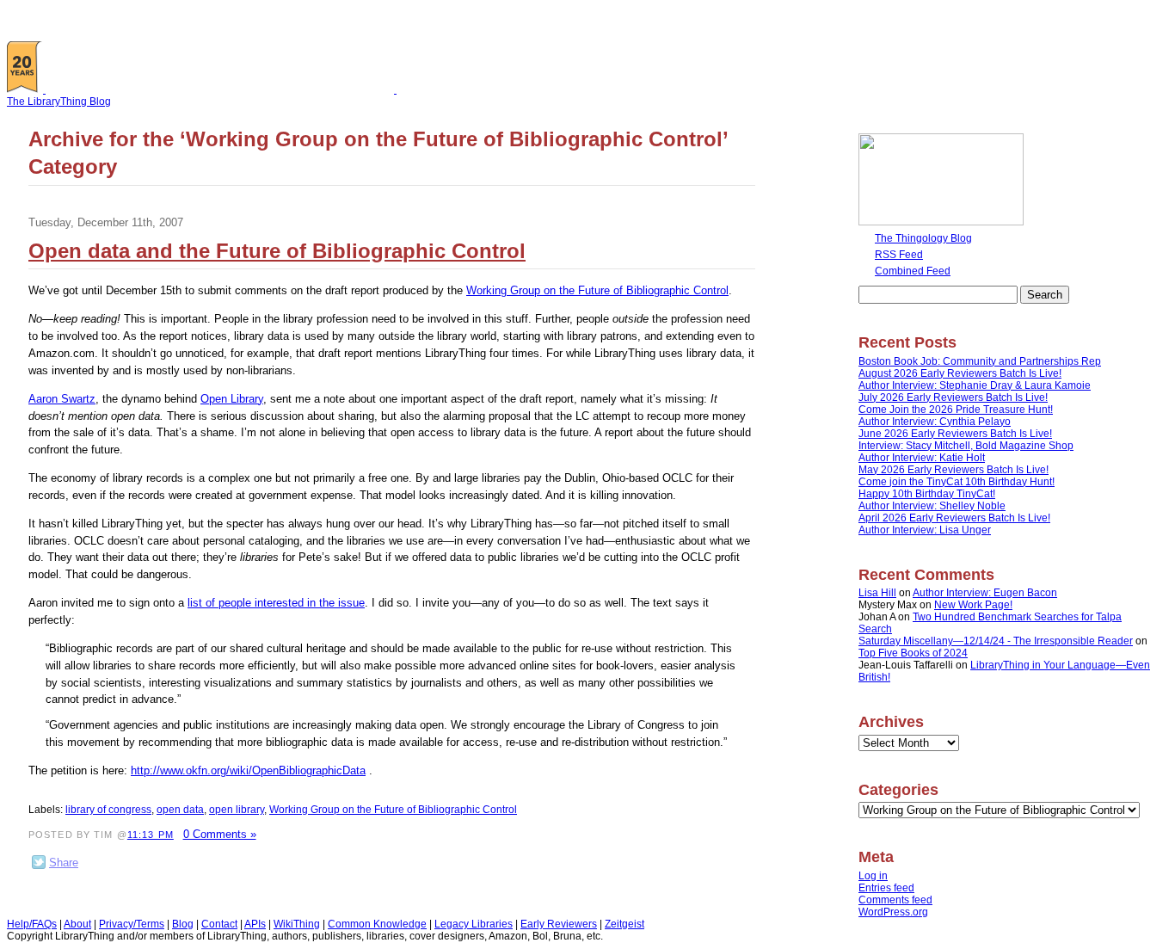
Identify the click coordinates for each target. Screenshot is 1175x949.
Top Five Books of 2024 (913, 653)
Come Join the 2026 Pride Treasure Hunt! (955, 410)
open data (180, 810)
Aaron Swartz (61, 398)
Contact (219, 924)
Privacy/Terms (131, 924)
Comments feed (895, 900)
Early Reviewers (558, 924)
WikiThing (297, 924)
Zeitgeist (624, 924)
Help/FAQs (32, 924)
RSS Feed (899, 255)
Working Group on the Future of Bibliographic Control (597, 290)
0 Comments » (219, 834)
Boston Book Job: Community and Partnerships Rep (979, 361)
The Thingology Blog (923, 238)
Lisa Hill (877, 593)
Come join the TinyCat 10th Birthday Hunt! (956, 482)
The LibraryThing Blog (59, 102)
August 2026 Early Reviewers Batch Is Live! (959, 373)
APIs (255, 924)
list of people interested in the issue (276, 602)
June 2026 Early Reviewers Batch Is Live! (955, 434)
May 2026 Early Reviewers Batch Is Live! (953, 470)
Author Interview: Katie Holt (921, 458)
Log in (873, 876)
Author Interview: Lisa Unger (924, 530)
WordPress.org (893, 912)
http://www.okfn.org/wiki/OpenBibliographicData (248, 770)
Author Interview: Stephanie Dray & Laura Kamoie (974, 385)
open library (236, 810)
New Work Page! (973, 605)
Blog (183, 924)
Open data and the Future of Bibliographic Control (277, 250)
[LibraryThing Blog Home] (223, 89)
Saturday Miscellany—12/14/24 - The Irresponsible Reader (995, 641)
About (77, 924)
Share (63, 862)
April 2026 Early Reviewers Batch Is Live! (954, 518)
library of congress (108, 810)
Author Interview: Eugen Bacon (985, 593)
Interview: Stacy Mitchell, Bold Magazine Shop (965, 446)
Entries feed (886, 888)
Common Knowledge (377, 924)
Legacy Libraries (473, 924)
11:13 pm (150, 834)
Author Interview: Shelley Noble (932, 506)
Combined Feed (912, 271)
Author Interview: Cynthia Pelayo (934, 422)
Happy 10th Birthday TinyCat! (926, 494)
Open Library (231, 398)
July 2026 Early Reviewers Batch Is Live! (953, 397)
